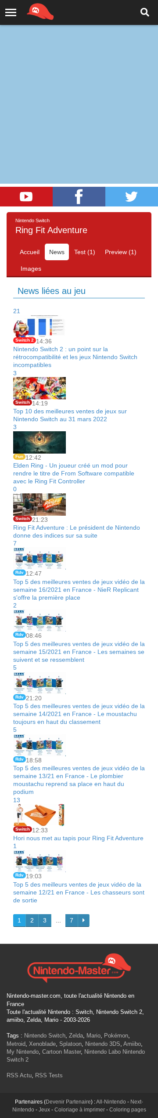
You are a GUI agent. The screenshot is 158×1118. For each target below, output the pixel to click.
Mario (93, 1035)
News (57, 251)
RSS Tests (49, 1075)
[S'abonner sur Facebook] (79, 196)
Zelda (76, 1035)
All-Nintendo (111, 1102)
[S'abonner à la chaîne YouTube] (26, 196)
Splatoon (70, 1044)
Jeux (44, 1110)
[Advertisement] (79, 83)
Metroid (16, 1044)
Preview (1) (120, 251)
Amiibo (132, 1044)
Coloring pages (127, 1110)
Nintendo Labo (102, 1051)
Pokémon (116, 1035)
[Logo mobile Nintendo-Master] (28, 11)
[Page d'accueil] (79, 967)
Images (31, 268)
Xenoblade (42, 1044)
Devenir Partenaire (68, 1102)
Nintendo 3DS (102, 1044)
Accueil (30, 251)
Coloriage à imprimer (79, 1110)
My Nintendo (23, 1051)
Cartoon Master (61, 1051)
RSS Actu (19, 1075)
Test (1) (84, 251)
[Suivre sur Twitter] (131, 196)
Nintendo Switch (44, 1035)
